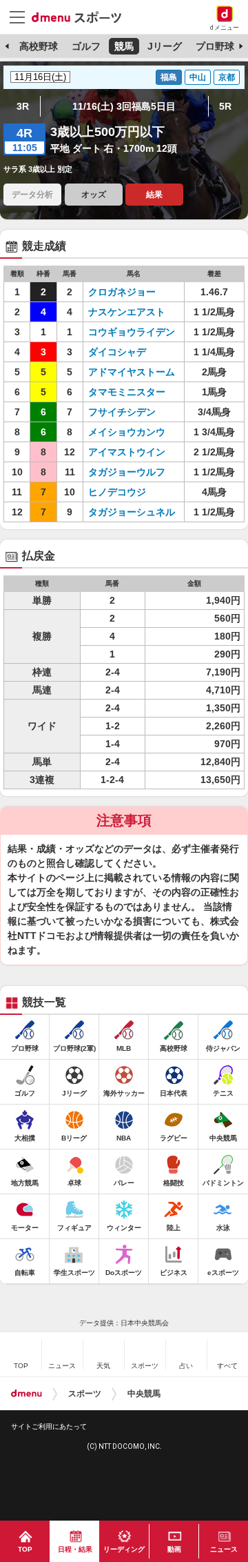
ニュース (224, 1549)
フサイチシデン (122, 411)
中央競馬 (144, 1393)
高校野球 (38, 46)
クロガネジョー (122, 291)
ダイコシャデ (117, 351)
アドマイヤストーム (131, 371)
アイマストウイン (126, 451)
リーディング (124, 1549)
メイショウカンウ (126, 431)
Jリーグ (164, 46)
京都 (226, 77)
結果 (154, 194)
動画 (174, 1549)
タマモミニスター (126, 391)
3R (23, 106)
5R (225, 106)
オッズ (93, 194)
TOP (25, 1549)
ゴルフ (86, 46)
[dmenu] (26, 1393)
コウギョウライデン (131, 331)
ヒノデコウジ (117, 491)
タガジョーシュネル (131, 511)
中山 (197, 77)
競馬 (124, 46)
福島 (169, 77)
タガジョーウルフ (126, 471)
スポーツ (84, 1393)
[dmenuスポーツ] (82, 17)
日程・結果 (75, 1549)
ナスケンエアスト (126, 311)
